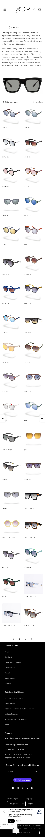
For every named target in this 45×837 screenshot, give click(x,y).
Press (7, 725)
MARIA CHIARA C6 (8, 538)
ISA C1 (26, 450)
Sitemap (8, 684)
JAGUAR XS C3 (29, 625)
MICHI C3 (5, 303)
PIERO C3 (5, 127)
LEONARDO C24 (29, 538)
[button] (4, 9)
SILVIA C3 (5, 362)
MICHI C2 (5, 596)
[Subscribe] (36, 771)
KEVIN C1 (5, 567)
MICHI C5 (27, 479)
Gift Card (8, 657)
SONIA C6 (27, 215)
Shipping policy (36, 829)
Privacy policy (36, 825)
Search (7, 673)
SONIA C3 (27, 362)
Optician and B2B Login (14, 698)
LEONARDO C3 (29, 508)
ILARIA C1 (27, 245)
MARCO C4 (28, 274)
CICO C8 (5, 215)
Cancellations (10, 668)
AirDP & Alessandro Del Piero (16, 719)
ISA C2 (26, 420)
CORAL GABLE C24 (8, 625)
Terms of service (23, 829)
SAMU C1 (5, 479)
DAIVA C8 (5, 157)
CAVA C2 (5, 508)
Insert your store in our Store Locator (19, 709)
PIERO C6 (5, 245)
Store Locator (10, 678)
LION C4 (5, 391)
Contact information (23, 832)
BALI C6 (4, 420)
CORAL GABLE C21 (30, 596)
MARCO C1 (27, 391)
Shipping (8, 652)
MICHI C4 (27, 157)
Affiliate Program (11, 714)
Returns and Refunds (13, 662)
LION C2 (26, 186)
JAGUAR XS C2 (7, 450)
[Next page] (38, 639)
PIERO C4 (27, 127)
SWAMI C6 (27, 333)
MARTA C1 (5, 186)
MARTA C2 (27, 567)
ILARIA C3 (27, 303)
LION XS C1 (5, 274)
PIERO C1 (5, 333)
